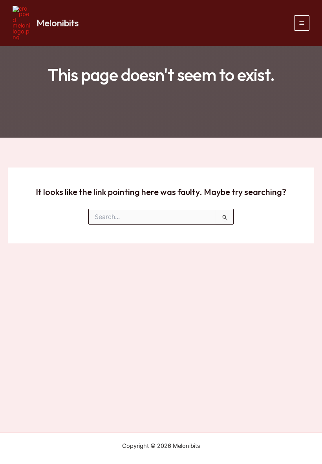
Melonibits (58, 23)
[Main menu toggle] (301, 23)
